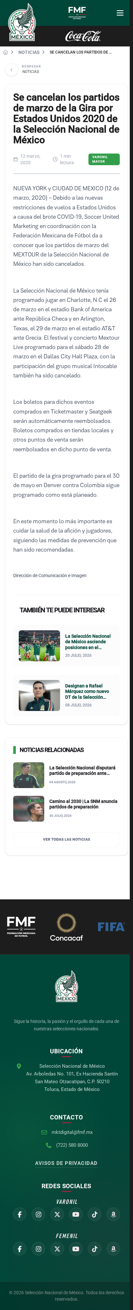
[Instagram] (38, 1214)
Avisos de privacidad (66, 1163)
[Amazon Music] (113, 1214)
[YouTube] (76, 1214)
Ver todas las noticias (66, 840)
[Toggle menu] (120, 13)
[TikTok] (94, 1214)
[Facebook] (19, 1214)
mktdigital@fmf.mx (72, 1132)
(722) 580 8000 (72, 1145)
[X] (57, 1214)
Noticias (29, 52)
